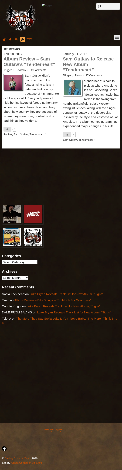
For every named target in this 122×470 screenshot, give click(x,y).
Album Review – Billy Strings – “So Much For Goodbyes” (52, 300)
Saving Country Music (18, 458)
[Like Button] (7, 129)
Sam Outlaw (21, 134)
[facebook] (10, 39)
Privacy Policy (52, 430)
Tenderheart (37, 134)
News (78, 75)
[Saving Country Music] (21, 31)
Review (7, 134)
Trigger (7, 70)
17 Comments (94, 75)
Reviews (21, 70)
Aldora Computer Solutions (27, 462)
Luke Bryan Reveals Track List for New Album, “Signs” (66, 294)
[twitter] (4, 39)
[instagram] (16, 39)
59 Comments (38, 70)
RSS (29, 39)
